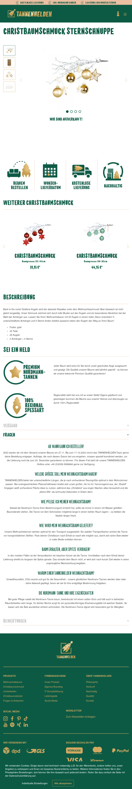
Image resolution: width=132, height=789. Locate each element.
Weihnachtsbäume (12, 682)
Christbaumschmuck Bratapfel (35, 255)
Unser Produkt (52, 682)
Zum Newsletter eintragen (80, 716)
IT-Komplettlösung (54, 691)
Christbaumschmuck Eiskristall (97, 255)
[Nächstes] (126, 80)
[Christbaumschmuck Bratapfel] (35, 234)
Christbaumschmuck (13, 686)
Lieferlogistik (51, 696)
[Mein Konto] (118, 13)
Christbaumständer (13, 696)
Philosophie (92, 682)
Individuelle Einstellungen (35, 783)
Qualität (90, 696)
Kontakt (90, 700)
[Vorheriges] (21, 80)
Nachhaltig (91, 691)
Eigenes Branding (54, 686)
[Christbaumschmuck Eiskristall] (97, 234)
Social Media (51, 700)
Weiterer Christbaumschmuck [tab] (38, 202)
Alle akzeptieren (63, 783)
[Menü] (125, 14)
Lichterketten (9, 691)
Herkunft (90, 686)
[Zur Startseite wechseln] (29, 13)
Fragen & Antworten (13, 700)
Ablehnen (10, 783)
